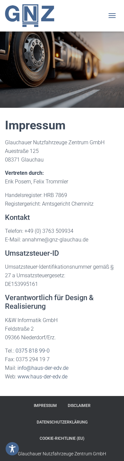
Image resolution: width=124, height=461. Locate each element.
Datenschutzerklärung (62, 422)
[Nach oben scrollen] (111, 447)
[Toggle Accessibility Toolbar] (12, 448)
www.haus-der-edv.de (42, 376)
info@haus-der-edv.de (43, 368)
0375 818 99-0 (33, 351)
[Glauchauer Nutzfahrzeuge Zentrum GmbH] (32, 15)
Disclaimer (79, 405)
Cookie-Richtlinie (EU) (62, 438)
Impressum (45, 405)
